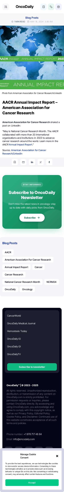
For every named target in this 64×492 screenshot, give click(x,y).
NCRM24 (51, 281)
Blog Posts (31, 17)
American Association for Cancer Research (28, 259)
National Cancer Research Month (22, 281)
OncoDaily (10, 289)
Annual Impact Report (20, 144)
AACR (8, 252)
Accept (32, 482)
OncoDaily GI (14, 346)
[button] (57, 456)
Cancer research (14, 274)
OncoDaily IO (14, 338)
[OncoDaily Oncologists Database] (51, 7)
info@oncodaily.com (24, 439)
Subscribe (30, 217)
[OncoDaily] (25, 7)
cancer (38, 267)
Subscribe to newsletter (32, 366)
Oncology (27, 289)
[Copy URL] (15, 162)
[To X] (41, 162)
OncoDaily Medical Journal (21, 323)
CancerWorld (14, 315)
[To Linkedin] (32, 162)
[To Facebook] (49, 162)
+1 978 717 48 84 (33, 434)
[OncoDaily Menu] (5, 7)
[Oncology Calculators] (43, 7)
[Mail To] (23, 162)
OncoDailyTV (14, 354)
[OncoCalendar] (58, 7)
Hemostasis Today (17, 331)
